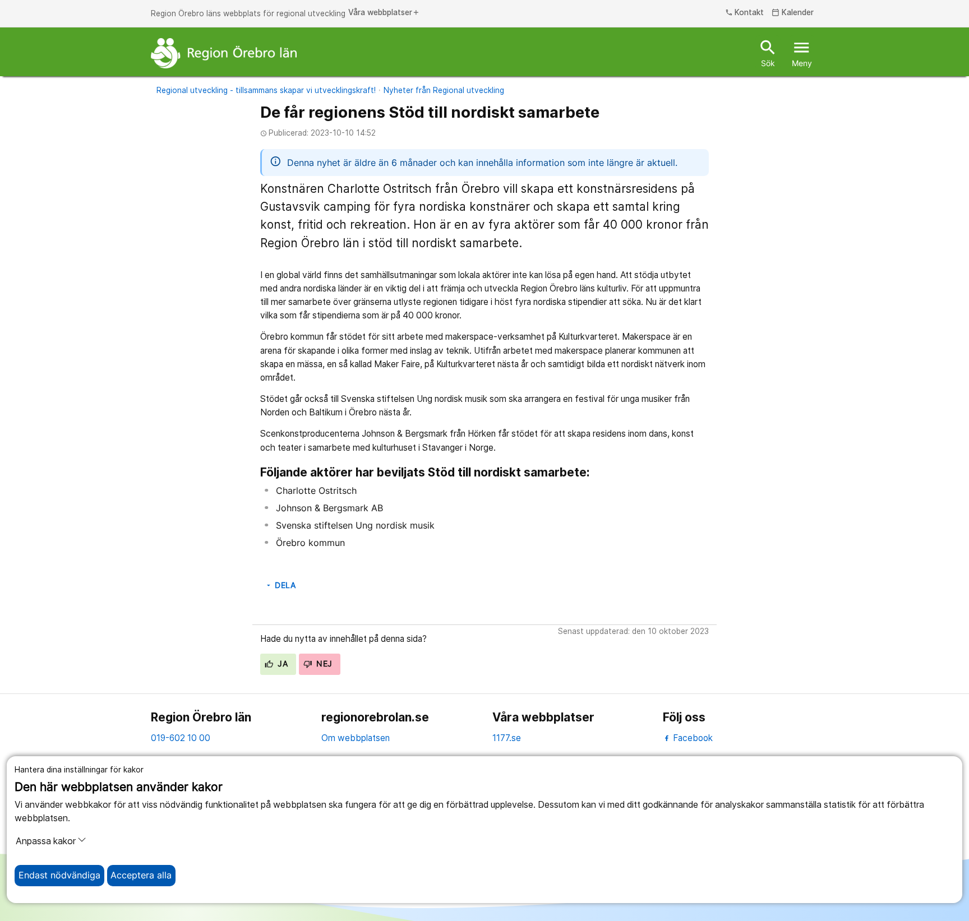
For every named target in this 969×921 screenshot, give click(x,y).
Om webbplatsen (355, 738)
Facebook (692, 738)
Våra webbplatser (384, 13)
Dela (280, 585)
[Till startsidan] (223, 53)
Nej (323, 663)
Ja (281, 663)
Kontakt (744, 13)
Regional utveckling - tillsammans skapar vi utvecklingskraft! (266, 90)
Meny (802, 53)
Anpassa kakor (46, 841)
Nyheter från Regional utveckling (444, 90)
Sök (768, 53)
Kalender (793, 13)
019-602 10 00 (180, 738)
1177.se (506, 738)
